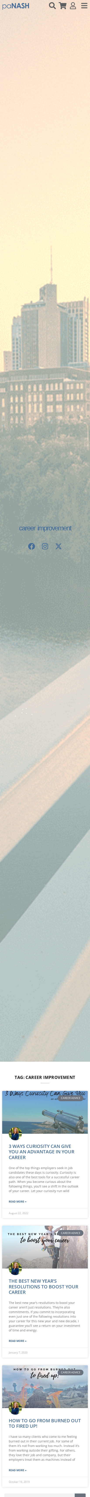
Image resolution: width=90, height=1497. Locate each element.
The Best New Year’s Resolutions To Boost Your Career (43, 1286)
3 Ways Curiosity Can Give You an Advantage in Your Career (41, 1151)
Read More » (17, 1201)
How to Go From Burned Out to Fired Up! (45, 1423)
